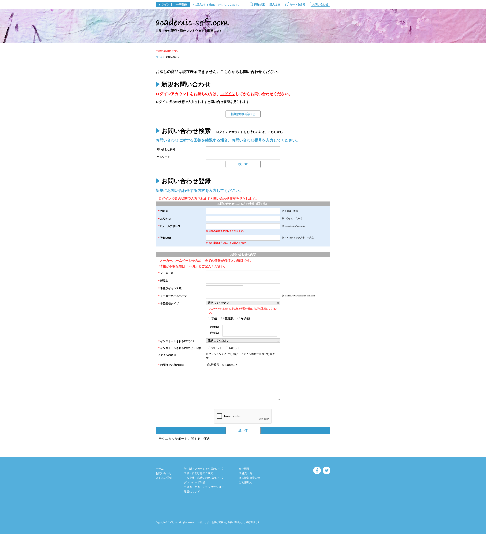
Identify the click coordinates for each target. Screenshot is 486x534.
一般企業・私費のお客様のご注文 (204, 477)
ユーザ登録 (180, 4)
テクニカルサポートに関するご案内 (184, 439)
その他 (245, 318)
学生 (214, 318)
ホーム (159, 57)
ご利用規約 (245, 482)
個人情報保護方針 (249, 477)
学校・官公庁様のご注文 (198, 473)
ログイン (164, 4)
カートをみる (297, 4)
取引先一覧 (245, 473)
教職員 (229, 318)
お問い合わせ (320, 4)
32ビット (216, 348)
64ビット (234, 348)
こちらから (275, 132)
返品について (192, 491)
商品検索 (259, 4)
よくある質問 (164, 477)
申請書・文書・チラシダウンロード (205, 487)
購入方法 (275, 4)
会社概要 (244, 468)
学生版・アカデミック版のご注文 (204, 468)
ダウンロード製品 (194, 482)
